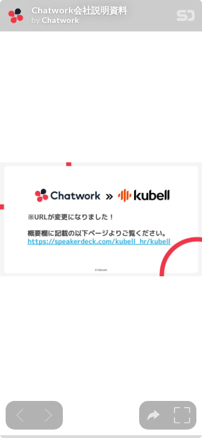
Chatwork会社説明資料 (79, 10)
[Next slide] (48, 415)
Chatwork (60, 20)
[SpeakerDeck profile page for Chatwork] (16, 16)
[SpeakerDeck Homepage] (186, 17)
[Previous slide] (20, 415)
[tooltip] (153, 415)
